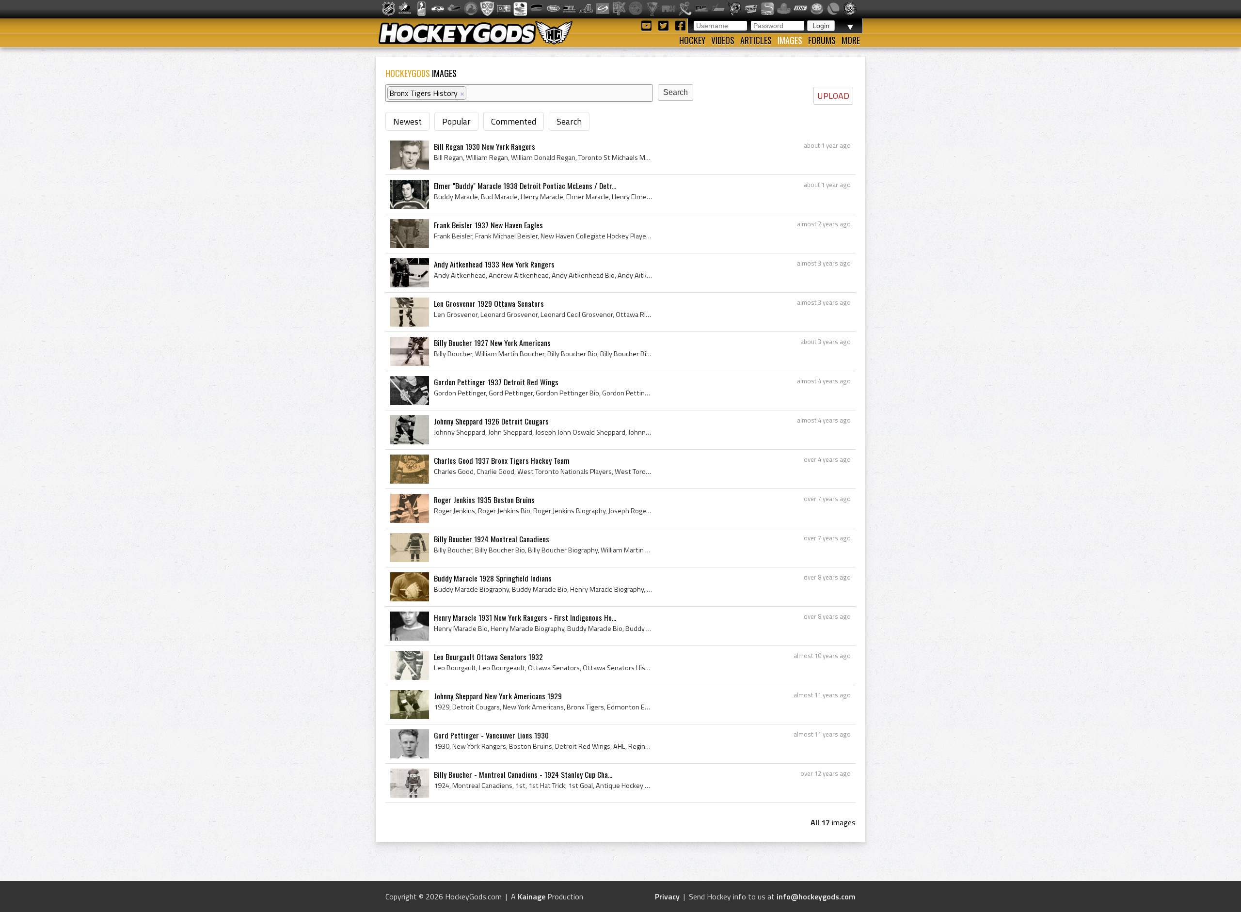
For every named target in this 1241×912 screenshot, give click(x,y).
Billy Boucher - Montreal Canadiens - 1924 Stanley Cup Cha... (523, 774)
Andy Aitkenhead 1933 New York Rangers (494, 264)
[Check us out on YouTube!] (647, 24)
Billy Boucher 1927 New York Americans (492, 342)
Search (569, 121)
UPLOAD (833, 95)
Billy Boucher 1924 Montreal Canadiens (491, 539)
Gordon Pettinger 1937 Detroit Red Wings (496, 382)
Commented (513, 121)
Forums (822, 40)
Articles (756, 40)
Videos (722, 40)
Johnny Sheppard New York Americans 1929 (498, 696)
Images (790, 40)
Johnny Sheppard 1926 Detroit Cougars (491, 421)
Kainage (531, 896)
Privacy (667, 896)
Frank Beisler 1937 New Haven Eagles (488, 225)
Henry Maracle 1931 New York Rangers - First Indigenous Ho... (525, 617)
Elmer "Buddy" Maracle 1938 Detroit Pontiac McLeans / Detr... (525, 185)
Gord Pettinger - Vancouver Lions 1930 (491, 735)
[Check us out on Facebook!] (680, 24)
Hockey (692, 40)
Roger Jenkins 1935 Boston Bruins (484, 499)
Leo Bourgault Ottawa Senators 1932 (488, 656)
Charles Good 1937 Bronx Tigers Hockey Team (502, 460)
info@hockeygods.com (816, 896)
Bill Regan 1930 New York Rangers (484, 146)
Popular (456, 121)
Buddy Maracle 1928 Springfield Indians (493, 578)
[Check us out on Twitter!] (664, 24)
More (851, 40)
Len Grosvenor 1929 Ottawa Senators (489, 303)
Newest (407, 121)
